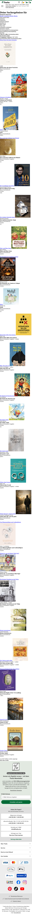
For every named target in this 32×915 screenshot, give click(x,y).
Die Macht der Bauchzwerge (7, 395)
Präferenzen (2, 20)
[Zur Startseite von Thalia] (9, 2)
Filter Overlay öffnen (4, 17)
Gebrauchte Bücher (8, 16)
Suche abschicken (10, 7)
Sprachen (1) (3, 23)
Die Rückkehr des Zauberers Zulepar (9, 256)
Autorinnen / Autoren (4, 28)
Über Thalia (4, 844)
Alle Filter (2, 33)
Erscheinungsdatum (4, 30)
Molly (1, 304)
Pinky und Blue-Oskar (5, 248)
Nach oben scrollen (4, 760)
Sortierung (2, 18)
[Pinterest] (10, 889)
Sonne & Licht (4, 719)
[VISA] (5, 863)
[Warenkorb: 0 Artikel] (29, 2)
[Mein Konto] (22, 2)
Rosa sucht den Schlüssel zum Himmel (9, 138)
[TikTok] (16, 889)
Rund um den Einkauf (7, 852)
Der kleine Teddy (4, 419)
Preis (1, 26)
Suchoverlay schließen (11, 6)
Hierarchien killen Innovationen (8, 334)
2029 (1, 129)
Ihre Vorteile (4, 856)
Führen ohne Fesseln (5, 482)
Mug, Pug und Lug (5, 365)
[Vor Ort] (19, 2)
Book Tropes (3, 24)
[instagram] (25, 882)
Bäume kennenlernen (5, 630)
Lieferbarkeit (3, 27)
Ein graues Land (4, 451)
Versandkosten (17, 912)
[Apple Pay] (21, 869)
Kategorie (2, 21)
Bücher (2, 16)
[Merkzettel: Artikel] (26, 2)
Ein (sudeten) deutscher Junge (7, 217)
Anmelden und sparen (16, 802)
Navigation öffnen (2, 6)
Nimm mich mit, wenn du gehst (8, 513)
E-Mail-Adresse (5, 794)
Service (3, 848)
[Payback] (21, 876)
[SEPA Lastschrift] (24, 863)
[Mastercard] (13, 863)
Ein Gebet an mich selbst (6, 660)
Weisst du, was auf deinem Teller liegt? (9, 553)
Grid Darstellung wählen (5, 38)
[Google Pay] (11, 869)
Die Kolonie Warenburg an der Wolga (9, 579)
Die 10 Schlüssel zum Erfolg (7, 185)
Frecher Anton (3, 750)
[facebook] (18, 882)
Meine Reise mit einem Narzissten (8, 40)
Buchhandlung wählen (14, 34)
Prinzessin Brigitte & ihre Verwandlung (9, 669)
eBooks (15, 16)
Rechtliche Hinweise (16, 790)
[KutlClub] (9, 882)
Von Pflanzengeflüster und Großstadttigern (10, 522)
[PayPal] (9, 876)
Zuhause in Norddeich (5, 97)
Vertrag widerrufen (16, 839)
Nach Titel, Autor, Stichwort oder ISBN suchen (17, 4)
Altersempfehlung (4, 31)
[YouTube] (22, 889)
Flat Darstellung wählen (16, 38)
